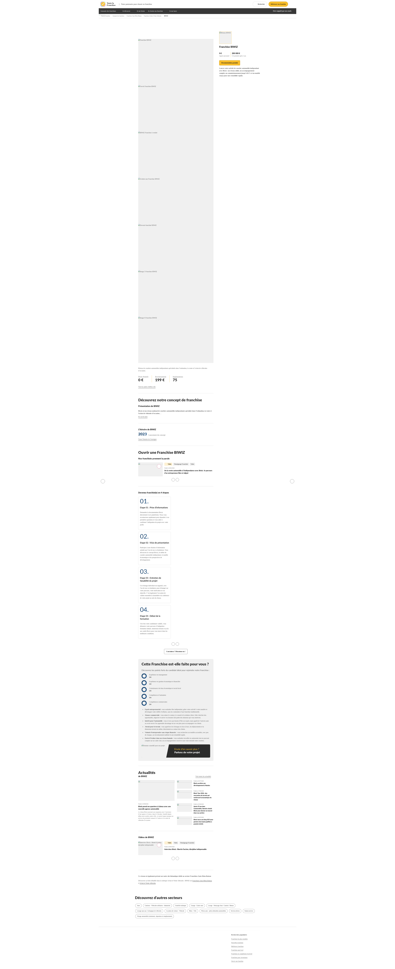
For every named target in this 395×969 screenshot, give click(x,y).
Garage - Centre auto (197, 905)
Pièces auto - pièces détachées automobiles (213, 911)
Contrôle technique (180, 905)
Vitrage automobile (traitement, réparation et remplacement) (154, 916)
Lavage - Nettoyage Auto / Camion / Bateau (221, 905)
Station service (249, 911)
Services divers (235, 911)
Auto (138, 905)
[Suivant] (292, 481)
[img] (118, 11)
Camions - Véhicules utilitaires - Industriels (157, 905)
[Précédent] (103, 481)
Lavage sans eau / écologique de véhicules (149, 911)
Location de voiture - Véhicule (175, 911)
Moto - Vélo (192, 911)
